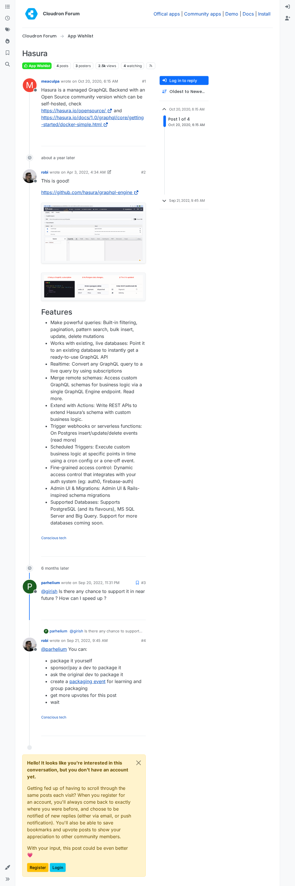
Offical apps (167, 14)
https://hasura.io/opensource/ (73, 110)
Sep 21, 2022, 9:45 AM (87, 640)
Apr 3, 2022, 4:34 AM (86, 172)
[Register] (287, 18)
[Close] (138, 763)
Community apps (202, 14)
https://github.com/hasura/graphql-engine (86, 192)
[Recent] (7, 18)
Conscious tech (53, 538)
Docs (248, 14)
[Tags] (7, 30)
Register (38, 867)
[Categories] (7, 7)
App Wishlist (39, 66)
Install (264, 14)
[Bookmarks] (7, 53)
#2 (143, 172)
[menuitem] (287, 7)
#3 (143, 582)
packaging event (87, 681)
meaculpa (50, 81)
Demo (231, 14)
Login (57, 867)
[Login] (287, 7)
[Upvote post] (132, 139)
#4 (143, 640)
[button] (7, 867)
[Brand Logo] (31, 14)
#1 (144, 81)
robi (44, 172)
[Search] (7, 64)
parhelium (50, 582)
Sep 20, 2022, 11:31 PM (99, 582)
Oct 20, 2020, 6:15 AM (98, 81)
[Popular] (7, 41)
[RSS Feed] (150, 65)
